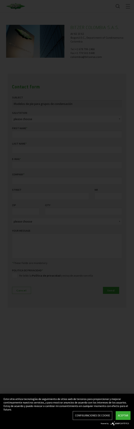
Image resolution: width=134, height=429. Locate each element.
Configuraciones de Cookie (92, 415)
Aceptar (123, 415)
